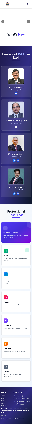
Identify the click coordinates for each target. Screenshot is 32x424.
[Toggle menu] (27, 4)
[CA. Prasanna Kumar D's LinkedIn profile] (16, 93)
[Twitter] (2, 415)
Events (3, 400)
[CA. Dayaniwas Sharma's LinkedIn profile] (18, 160)
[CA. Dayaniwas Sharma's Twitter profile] (14, 160)
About (3, 403)
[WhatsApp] (5, 415)
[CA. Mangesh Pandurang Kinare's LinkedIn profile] (16, 127)
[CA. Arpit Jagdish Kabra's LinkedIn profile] (18, 193)
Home (3, 398)
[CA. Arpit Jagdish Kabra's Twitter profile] (14, 193)
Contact (3, 405)
